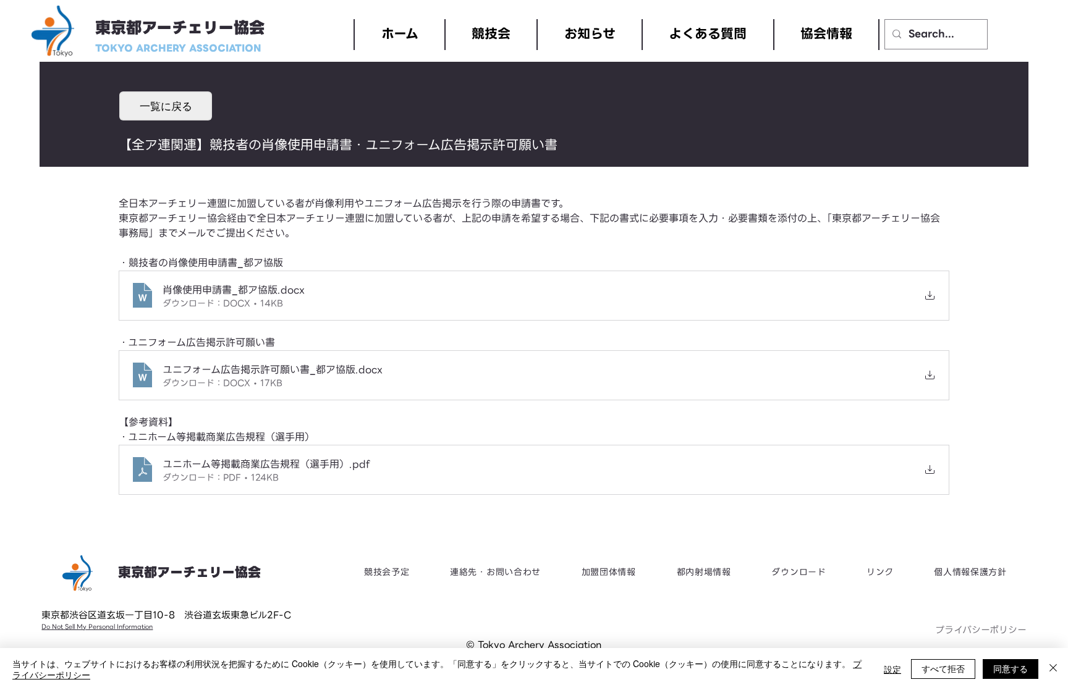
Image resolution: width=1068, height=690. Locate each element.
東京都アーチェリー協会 (180, 28)
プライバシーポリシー (981, 630)
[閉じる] (1053, 669)
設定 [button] (892, 669)
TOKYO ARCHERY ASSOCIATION (178, 48)
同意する (1010, 668)
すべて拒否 (943, 668)
